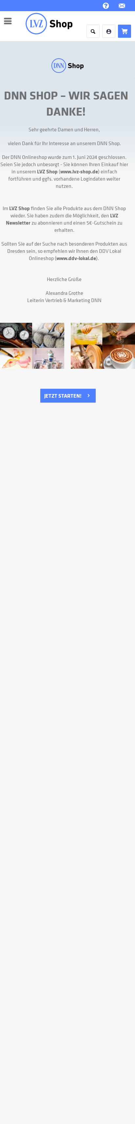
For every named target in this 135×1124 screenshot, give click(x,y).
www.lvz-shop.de (79, 171)
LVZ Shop (47, 171)
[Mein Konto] (108, 31)
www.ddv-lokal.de (76, 258)
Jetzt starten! (63, 395)
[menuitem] (9, 21)
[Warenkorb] (124, 31)
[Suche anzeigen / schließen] (93, 31)
